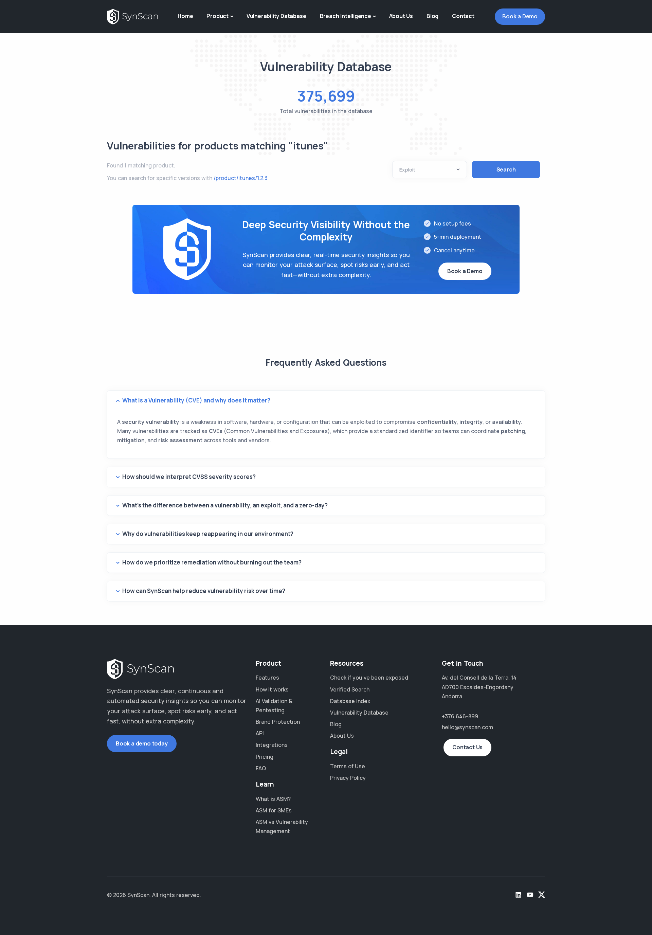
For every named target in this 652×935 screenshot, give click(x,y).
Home (185, 16)
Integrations (272, 745)
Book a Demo (520, 16)
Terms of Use (347, 766)
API (260, 733)
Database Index (350, 701)
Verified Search (349, 689)
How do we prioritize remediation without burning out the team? (212, 562)
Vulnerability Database (276, 16)
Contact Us (467, 747)
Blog (432, 16)
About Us (401, 16)
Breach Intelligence (345, 16)
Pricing (264, 756)
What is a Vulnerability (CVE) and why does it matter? (196, 400)
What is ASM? (273, 799)
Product (217, 16)
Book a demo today (142, 743)
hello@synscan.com (467, 727)
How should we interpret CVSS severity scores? (189, 477)
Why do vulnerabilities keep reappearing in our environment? (207, 534)
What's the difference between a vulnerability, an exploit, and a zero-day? (225, 505)
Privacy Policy (348, 777)
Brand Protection (278, 721)
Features (267, 677)
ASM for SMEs (274, 810)
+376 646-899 (460, 716)
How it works (272, 689)
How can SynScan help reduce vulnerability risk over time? (203, 591)
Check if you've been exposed (369, 677)
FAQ (261, 768)
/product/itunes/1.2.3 (241, 178)
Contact (463, 16)
